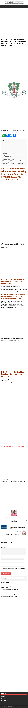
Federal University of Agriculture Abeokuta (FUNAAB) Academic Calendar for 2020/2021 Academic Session (13, 446)
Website (3, 564)
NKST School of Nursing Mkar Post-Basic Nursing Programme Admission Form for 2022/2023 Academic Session (13, 155)
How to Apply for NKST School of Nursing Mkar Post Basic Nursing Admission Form (14, 161)
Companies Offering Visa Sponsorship (9, 596)
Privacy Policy (4, 700)
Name (2, 557)
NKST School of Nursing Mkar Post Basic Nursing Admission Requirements (13, 158)
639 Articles (20, 518)
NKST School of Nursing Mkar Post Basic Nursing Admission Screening (13, 164)
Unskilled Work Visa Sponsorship (8, 594)
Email (2, 561)
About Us (3, 696)
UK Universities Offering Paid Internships (9, 589)
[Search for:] (14, 578)
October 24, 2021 (5, 48)
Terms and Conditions (5, 702)
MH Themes (22, 706)
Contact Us (3, 698)
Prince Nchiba (13, 48)
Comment (3, 547)
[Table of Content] (24, 152)
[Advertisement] (14, 23)
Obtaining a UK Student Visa (7, 591)
